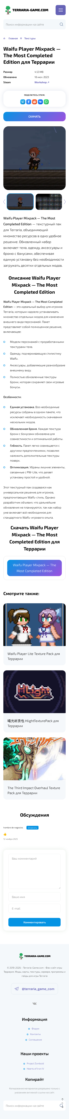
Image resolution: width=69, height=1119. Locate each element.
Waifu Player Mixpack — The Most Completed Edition (34, 568)
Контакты (35, 1034)
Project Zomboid (35, 1063)
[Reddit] (34, 101)
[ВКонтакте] (34, 1003)
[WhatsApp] (46, 101)
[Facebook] (28, 101)
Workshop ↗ (41, 82)
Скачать (34, 116)
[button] (65, 201)
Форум (35, 1028)
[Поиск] (61, 24)
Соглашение (35, 1039)
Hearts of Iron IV (35, 1068)
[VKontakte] (40, 101)
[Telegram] (22, 101)
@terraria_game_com (38, 989)
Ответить (32, 828)
